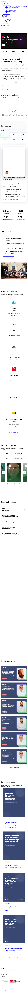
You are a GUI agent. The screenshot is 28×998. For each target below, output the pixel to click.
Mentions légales (4, 990)
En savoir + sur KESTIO (8, 256)
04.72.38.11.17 (4, 974)
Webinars (8, 19)
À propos (5, 23)
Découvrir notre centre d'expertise (10, 199)
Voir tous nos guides (14, 958)
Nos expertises (6, 5)
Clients (5, 16)
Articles (8, 20)
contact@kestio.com (12, 631)
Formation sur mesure (11, 10)
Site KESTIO (3, 986)
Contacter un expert (5, 25)
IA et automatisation (10, 12)
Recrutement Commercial (12, 7)
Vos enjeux (5, 3)
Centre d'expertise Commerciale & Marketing (16, 6)
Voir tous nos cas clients (14, 432)
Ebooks (8, 21)
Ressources (6, 18)
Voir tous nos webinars (14, 767)
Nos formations (6, 14)
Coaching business (10, 8)
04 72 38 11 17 (11, 626)
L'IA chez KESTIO (7, 15)
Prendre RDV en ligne (13, 636)
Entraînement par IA (11, 11)
